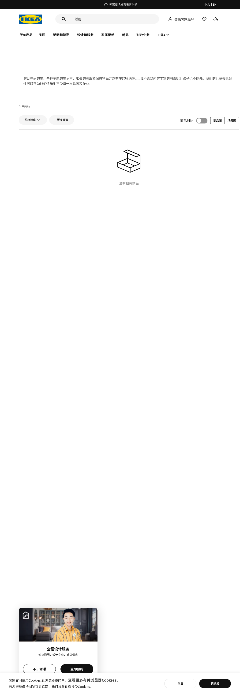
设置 (180, 683)
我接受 (215, 683)
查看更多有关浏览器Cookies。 (94, 680)
